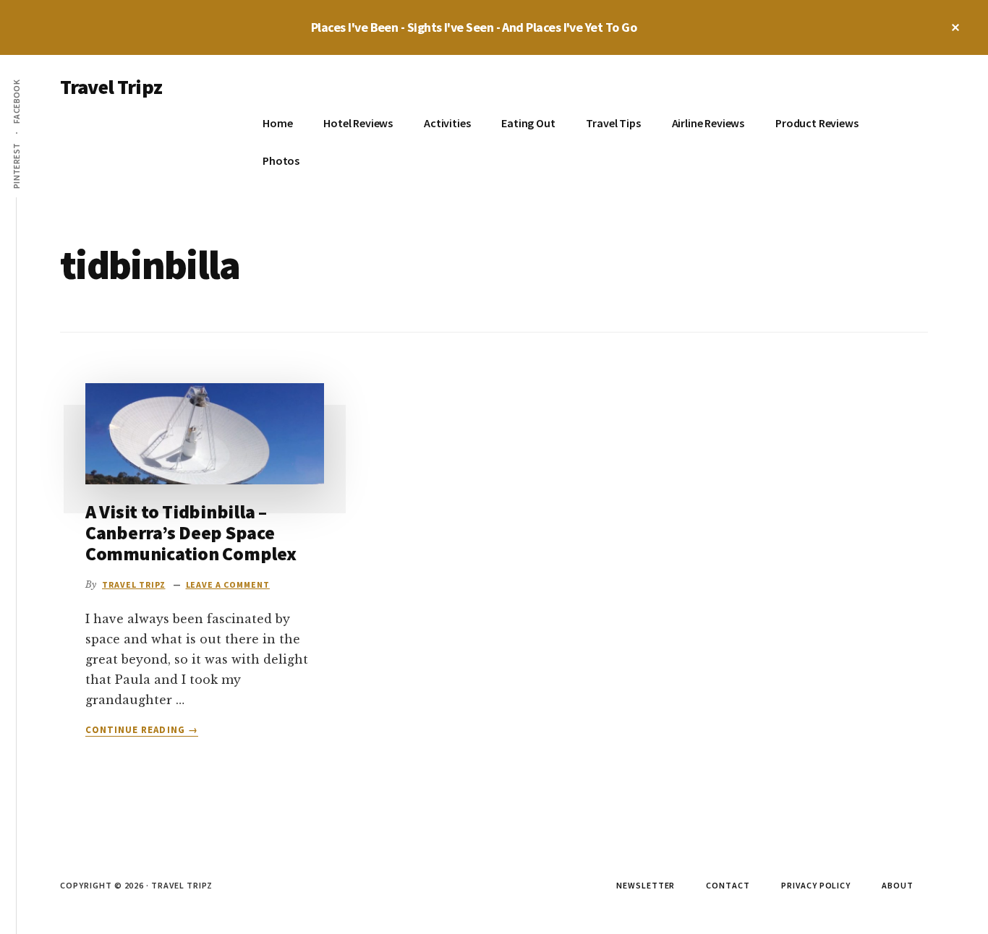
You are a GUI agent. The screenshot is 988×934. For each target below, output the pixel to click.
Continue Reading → (141, 730)
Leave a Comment (228, 584)
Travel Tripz (111, 87)
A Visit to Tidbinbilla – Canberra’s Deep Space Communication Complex (191, 532)
